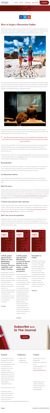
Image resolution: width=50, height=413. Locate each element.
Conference (27, 2)
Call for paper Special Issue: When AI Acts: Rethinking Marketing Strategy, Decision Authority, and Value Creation (8, 262)
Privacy (3, 408)
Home (16, 2)
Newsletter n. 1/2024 (37, 256)
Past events (35, 2)
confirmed (20, 156)
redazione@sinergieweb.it (39, 370)
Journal (21, 2)
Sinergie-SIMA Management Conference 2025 (23, 360)
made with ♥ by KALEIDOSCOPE (41, 408)
